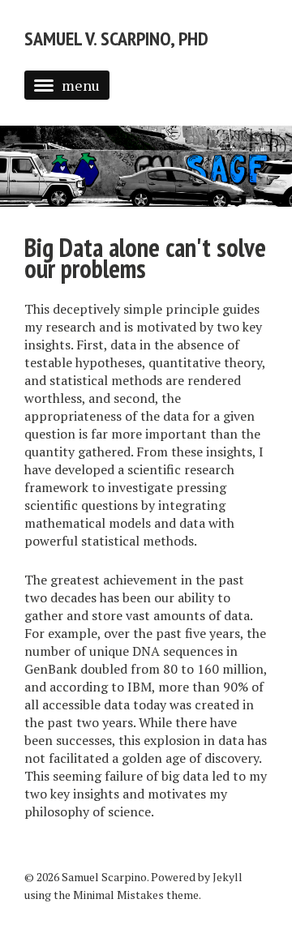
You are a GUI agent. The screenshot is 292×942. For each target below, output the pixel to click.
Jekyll (228, 876)
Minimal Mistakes (118, 894)
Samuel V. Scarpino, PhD (116, 38)
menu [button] (81, 85)
